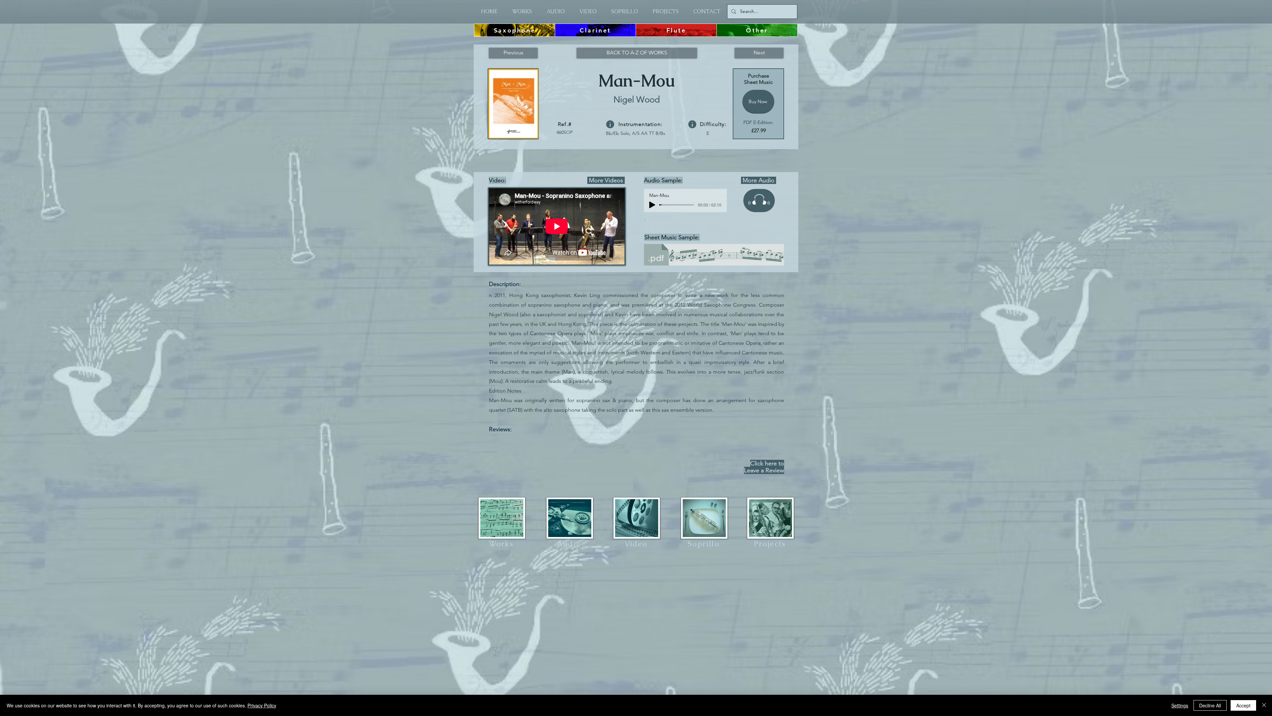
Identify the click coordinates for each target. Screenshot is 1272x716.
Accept (1243, 705)
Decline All (1210, 705)
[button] (610, 124)
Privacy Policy (261, 705)
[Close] (1264, 705)
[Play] (652, 205)
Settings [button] (1179, 705)
